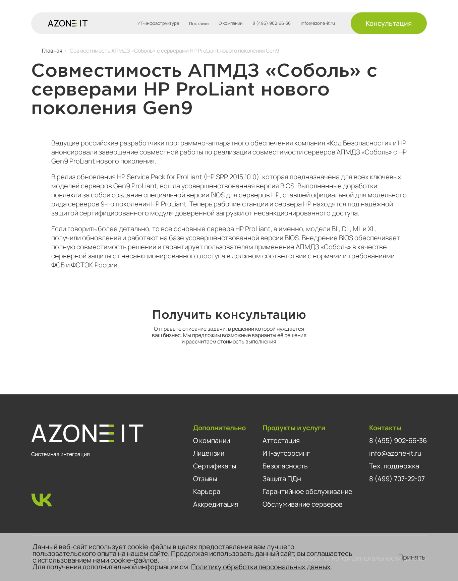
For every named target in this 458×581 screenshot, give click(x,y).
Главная (52, 50)
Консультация (389, 23)
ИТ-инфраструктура (158, 23)
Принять (411, 557)
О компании (230, 23)
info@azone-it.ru (318, 23)
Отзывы (205, 478)
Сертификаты (214, 465)
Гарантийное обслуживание (307, 491)
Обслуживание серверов (303, 504)
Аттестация (281, 440)
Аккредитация (215, 504)
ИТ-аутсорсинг (286, 453)
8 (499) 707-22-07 (397, 478)
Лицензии (208, 453)
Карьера (206, 491)
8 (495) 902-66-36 (271, 23)
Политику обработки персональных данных (261, 566)
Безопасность (285, 465)
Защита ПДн (282, 478)
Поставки (199, 23)
